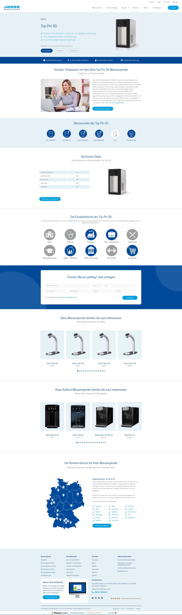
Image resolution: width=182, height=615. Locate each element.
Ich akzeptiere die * (62, 297)
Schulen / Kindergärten (73, 566)
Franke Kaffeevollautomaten (126, 560)
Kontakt (138, 608)
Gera (113, 506)
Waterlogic (95, 569)
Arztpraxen (69, 572)
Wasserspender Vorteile (48, 566)
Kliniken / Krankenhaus (73, 563)
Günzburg (115, 509)
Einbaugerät (73, 51)
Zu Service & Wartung (102, 526)
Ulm (129, 515)
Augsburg (99, 506)
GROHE (94, 566)
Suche (168, 2)
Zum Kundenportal (51, 597)
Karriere (152, 2)
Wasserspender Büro (47, 563)
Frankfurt (98, 520)
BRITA (129, 80)
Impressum (116, 608)
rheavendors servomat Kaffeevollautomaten (125, 564)
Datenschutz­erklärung (68, 297)
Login (176, 2)
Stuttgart (131, 509)
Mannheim (115, 520)
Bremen (98, 512)
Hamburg (115, 512)
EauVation (95, 560)
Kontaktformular (46, 575)
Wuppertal (131, 517)
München (131, 506)
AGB (123, 608)
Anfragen (130, 298)
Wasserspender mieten (48, 572)
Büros (94, 84)
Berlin (97, 509)
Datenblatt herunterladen (50, 199)
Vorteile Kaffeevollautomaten (127, 568)
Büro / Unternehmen (73, 560)
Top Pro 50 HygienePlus (116, 103)
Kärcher (94, 575)
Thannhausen (132, 512)
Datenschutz (130, 608)
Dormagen (99, 515)
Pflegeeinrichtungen (72, 575)
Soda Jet (94, 572)
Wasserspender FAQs (47, 569)
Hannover (115, 515)
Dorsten (98, 517)
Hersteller (44, 560)
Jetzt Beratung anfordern (103, 109)
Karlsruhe (115, 517)
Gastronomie (70, 569)
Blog (159, 2)
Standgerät (60, 51)
